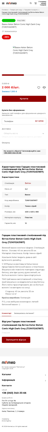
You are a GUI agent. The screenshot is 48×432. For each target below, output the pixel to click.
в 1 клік (39, 121)
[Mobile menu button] (3, 3)
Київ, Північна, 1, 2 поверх (13, 411)
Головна (5, 10)
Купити (24, 98)
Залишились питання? (24, 313)
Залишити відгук (11, 31)
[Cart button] (35, 3)
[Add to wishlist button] (39, 88)
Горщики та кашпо (31, 10)
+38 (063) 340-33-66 (12, 153)
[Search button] (30, 3)
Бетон (28, 183)
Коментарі (6, 313)
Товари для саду (16, 10)
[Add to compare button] (44, 88)
